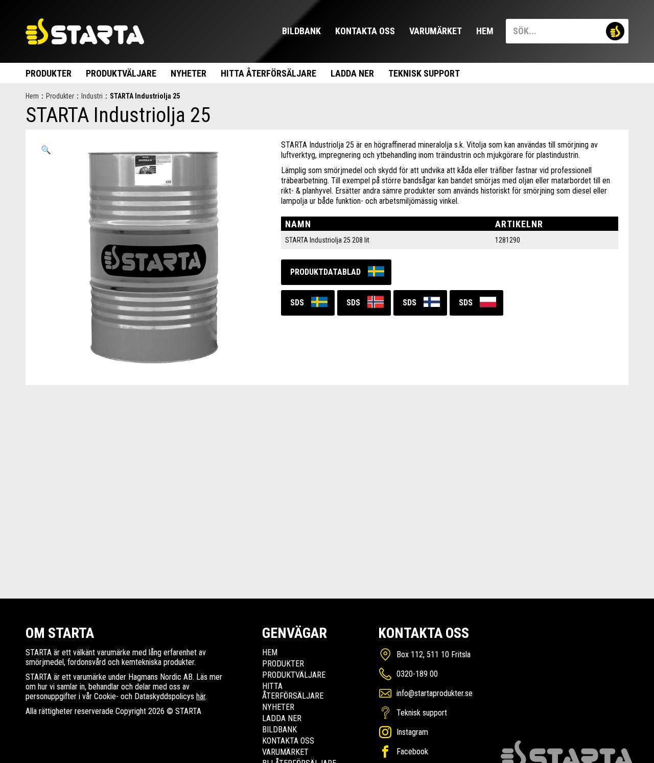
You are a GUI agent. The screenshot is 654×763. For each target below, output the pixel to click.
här (200, 696)
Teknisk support (424, 73)
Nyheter (188, 73)
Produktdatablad (325, 272)
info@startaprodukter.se (434, 693)
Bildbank (301, 31)
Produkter (49, 73)
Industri (92, 96)
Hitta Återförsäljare (268, 73)
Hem (485, 31)
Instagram (412, 732)
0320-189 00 (417, 674)
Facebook (412, 751)
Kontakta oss (365, 31)
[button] (46, 150)
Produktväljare (121, 73)
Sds (297, 302)
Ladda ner (352, 73)
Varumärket (435, 31)
